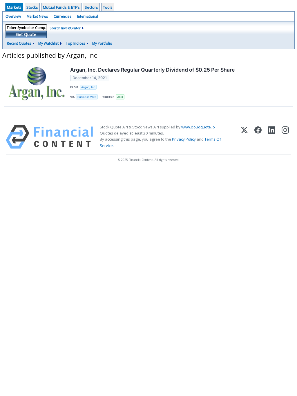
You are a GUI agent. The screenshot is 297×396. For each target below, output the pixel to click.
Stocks (32, 7)
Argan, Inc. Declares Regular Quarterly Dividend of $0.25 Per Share (152, 70)
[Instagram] (285, 136)
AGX (120, 97)
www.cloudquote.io (198, 127)
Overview (13, 16)
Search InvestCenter (65, 28)
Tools (108, 7)
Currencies (62, 16)
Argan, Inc (88, 87)
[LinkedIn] (272, 136)
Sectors (91, 7)
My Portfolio (102, 43)
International (87, 16)
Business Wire (86, 97)
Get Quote (26, 34)
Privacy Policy (184, 139)
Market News (37, 16)
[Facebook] (258, 136)
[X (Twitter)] (244, 136)
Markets (14, 7)
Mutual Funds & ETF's (61, 7)
